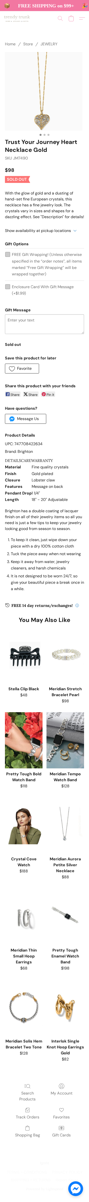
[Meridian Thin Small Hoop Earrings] (24, 916)
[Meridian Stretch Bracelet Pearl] (65, 655)
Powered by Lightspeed (44, 1189)
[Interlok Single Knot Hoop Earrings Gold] (65, 1007)
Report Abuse (67, 1180)
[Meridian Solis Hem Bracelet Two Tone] (24, 1007)
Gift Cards (61, 1135)
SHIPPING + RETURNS (31, 1180)
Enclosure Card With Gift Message (43, 290)
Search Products (27, 1096)
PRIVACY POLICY (67, 1172)
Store (28, 44)
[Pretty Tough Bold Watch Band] (24, 740)
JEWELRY (49, 44)
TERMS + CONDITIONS (27, 1172)
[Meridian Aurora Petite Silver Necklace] (65, 825)
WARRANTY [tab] (42, 460)
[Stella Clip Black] (24, 655)
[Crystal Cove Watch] (24, 825)
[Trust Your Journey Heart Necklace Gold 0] (44, 91)
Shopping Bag (27, 1135)
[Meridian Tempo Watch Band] (65, 740)
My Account (61, 1093)
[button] (17, 18)
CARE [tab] (26, 460)
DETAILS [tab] (13, 460)
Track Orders (27, 1117)
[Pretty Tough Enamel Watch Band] (65, 916)
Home (10, 44)
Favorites (61, 1117)
